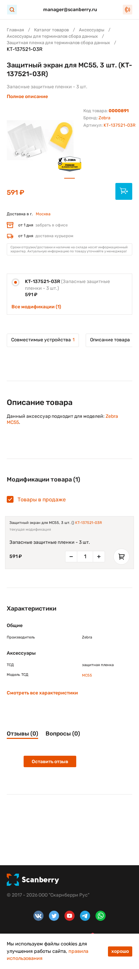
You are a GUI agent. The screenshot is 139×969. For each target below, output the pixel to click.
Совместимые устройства (43, 340)
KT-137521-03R (88, 523)
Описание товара (110, 340)
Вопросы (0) (63, 733)
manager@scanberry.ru (70, 9)
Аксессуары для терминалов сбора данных (52, 36)
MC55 (87, 675)
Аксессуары (91, 29)
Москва (43, 214)
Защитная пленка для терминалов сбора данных (58, 42)
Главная (15, 29)
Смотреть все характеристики (42, 693)
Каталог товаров (51, 29)
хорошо (120, 951)
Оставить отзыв (50, 761)
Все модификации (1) (36, 307)
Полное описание (27, 96)
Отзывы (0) (22, 733)
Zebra (104, 117)
